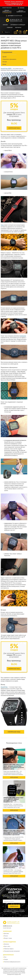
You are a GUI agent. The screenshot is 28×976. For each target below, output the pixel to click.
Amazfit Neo (4, 687)
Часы (2, 225)
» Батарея (4, 61)
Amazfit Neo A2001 (6, 68)
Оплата (6, 935)
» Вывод (4, 64)
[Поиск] (2, 32)
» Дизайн (4, 56)
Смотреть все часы (14, 128)
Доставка (6, 933)
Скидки (6, 959)
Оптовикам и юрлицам (17, 24)
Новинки (10, 27)
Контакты (18, 27)
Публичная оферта (8, 948)
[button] (7, 12)
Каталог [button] (5, 24)
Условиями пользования (19, 911)
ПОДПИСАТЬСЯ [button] (14, 906)
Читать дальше (14, 777)
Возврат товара (8, 938)
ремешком (23, 336)
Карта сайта (7, 946)
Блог (5, 957)
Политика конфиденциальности (12, 961)
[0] (24, 32)
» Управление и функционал (9, 59)
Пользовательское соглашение (12, 951)
